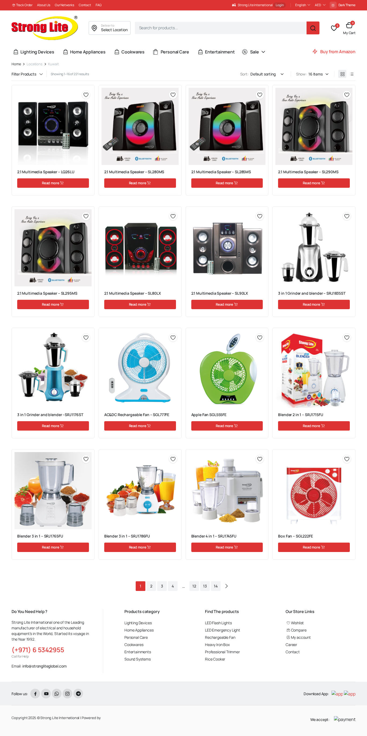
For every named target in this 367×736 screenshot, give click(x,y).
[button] (349, 28)
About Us (43, 5)
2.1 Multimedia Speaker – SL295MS (47, 293)
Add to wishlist (86, 95)
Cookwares (133, 52)
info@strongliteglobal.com (44, 666)
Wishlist (297, 622)
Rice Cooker (215, 659)
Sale (254, 52)
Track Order (24, 5)
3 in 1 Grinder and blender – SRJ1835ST (312, 293)
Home (16, 64)
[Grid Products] (342, 74)
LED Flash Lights (218, 622)
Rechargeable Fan (220, 637)
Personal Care (175, 52)
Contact (85, 5)
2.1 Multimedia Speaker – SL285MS (221, 171)
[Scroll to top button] (355, 724)
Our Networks (64, 5)
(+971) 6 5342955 (38, 649)
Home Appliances (88, 52)
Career (291, 644)
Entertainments (137, 651)
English (300, 5)
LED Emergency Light (222, 630)
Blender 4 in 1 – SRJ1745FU (213, 536)
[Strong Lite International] (45, 28)
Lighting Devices (37, 52)
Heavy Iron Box (217, 644)
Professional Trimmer (222, 651)
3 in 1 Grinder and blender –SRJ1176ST (50, 414)
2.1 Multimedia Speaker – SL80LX (132, 293)
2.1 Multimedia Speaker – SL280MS (134, 171)
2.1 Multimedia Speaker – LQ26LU (45, 171)
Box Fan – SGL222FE (295, 536)
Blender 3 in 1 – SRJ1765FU (40, 536)
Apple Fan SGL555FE (208, 414)
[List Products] (351, 74)
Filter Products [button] (24, 74)
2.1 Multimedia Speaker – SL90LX (219, 293)
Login (279, 5)
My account (301, 637)
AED (318, 5)
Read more (50, 183)
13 (205, 586)
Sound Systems (137, 659)
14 (216, 586)
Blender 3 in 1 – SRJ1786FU (127, 536)
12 (194, 586)
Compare (88, 114)
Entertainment (220, 52)
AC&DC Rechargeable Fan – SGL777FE (136, 414)
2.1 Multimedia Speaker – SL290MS (308, 171)
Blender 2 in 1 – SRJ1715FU (300, 414)
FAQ (99, 5)
